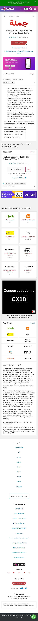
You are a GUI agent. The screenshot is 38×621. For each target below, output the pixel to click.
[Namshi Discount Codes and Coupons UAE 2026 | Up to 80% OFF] (28, 249)
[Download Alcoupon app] (19, 63)
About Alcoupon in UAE (19, 528)
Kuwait (19, 457)
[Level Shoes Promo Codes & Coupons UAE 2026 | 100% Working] (28, 232)
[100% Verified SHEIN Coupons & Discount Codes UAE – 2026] (27, 358)
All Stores (10, 16)
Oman (19, 467)
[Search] (30, 9)
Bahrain (19, 462)
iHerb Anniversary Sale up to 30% (18, 2)
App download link (19, 583)
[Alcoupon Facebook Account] (19, 572)
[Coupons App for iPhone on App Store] (26, 588)
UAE (19, 452)
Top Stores (7, 323)
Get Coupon (19, 43)
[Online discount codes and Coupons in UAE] (5, 16)
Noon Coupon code (19, 548)
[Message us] (33, 616)
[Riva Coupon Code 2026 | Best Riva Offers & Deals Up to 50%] (27, 352)
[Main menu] (35, 9)
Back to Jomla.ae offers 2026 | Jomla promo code (19, 52)
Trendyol (28, 272)
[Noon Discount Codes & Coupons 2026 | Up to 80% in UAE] (9, 232)
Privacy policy (19, 533)
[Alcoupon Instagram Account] (8, 572)
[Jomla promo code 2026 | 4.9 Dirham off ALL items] (19, 297)
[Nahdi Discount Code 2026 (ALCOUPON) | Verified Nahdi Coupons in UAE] (10, 352)
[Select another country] (26, 9)
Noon (10, 239)
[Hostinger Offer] (19, 194)
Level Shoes (28, 239)
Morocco (19, 486)
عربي (21, 9)
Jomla (17, 16)
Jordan (19, 481)
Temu (28, 222)
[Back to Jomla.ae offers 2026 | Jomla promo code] (34, 16)
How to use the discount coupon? (19, 538)
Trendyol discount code (19, 543)
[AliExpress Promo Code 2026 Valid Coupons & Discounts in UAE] (10, 358)
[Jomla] (19, 23)
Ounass (10, 274)
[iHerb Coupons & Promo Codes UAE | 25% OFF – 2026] (9, 216)
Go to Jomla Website (18, 48)
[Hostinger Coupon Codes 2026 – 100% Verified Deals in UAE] (9, 249)
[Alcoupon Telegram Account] (29, 572)
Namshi (28, 256)
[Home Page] (7, 8)
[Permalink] (3, 183)
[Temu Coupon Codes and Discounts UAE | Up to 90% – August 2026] (28, 216)
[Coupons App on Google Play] (21, 588)
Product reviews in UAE (19, 552)
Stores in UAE (19, 508)
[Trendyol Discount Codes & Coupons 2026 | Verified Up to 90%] (28, 266)
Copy (28, 169)
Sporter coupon (19, 557)
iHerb (10, 222)
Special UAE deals (19, 513)
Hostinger (10, 257)
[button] (35, 2)
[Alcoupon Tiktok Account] (24, 572)
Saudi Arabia (19, 447)
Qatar (19, 472)
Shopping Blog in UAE (19, 518)
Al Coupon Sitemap (19, 523)
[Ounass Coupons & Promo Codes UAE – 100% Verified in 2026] (9, 266)
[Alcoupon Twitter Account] (14, 572)
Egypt (19, 477)
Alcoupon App (19, 579)
